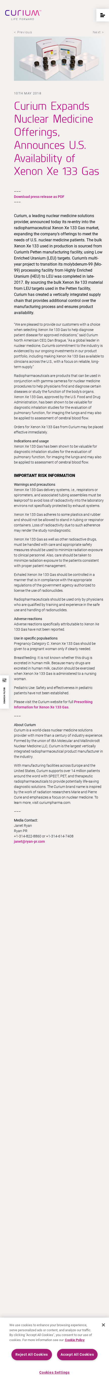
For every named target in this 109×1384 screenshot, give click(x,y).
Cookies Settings (54, 1372)
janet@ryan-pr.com (29, 841)
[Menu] (102, 15)
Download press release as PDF (39, 197)
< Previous (23, 32)
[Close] (103, 1324)
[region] (54, 1351)
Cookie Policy (75, 1340)
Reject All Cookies (31, 1354)
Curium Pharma (23, 15)
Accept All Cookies (77, 1354)
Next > (98, 32)
